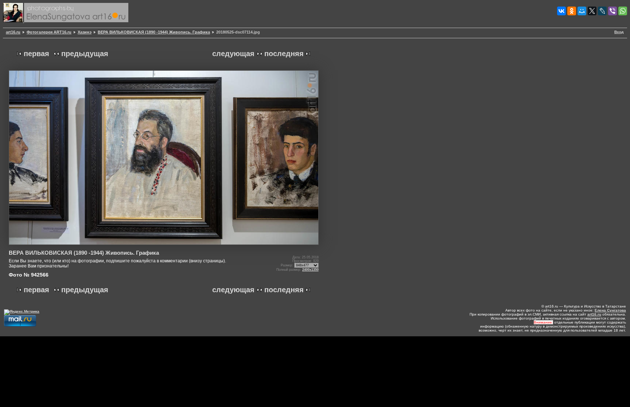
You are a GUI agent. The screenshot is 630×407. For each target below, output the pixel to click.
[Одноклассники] (571, 11)
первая (36, 54)
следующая (233, 54)
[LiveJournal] (602, 11)
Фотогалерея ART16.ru (49, 32)
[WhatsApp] (622, 11)
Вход (618, 32)
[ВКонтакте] (561, 11)
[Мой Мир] (582, 11)
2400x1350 (310, 269)
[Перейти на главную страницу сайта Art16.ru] (13, 21)
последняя (284, 54)
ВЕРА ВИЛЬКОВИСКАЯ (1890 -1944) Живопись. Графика (154, 32)
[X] (592, 11)
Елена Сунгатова (610, 310)
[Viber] (612, 11)
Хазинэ (85, 32)
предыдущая (84, 54)
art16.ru (13, 32)
